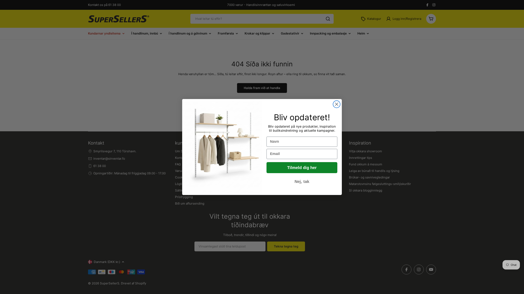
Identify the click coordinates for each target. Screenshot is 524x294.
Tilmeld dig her (302, 167)
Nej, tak (302, 181)
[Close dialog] (336, 104)
